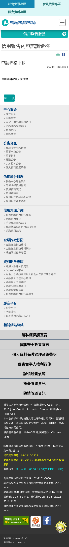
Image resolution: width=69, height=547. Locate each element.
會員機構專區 (52, 4)
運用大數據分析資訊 (17, 266)
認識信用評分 (13, 218)
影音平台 (11, 307)
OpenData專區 (14, 270)
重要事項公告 (13, 151)
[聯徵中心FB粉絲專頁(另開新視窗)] (47, 521)
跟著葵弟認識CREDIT (18, 315)
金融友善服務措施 (16, 147)
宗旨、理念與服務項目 (18, 122)
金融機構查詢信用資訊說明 (21, 226)
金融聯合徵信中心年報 (18, 278)
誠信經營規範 (34, 373)
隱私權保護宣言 (34, 334)
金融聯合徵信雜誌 (16, 282)
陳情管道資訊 (34, 393)
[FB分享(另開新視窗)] (63, 54)
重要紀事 (11, 155)
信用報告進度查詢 (16, 201)
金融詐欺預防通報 (16, 244)
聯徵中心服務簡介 (16, 181)
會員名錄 (11, 129)
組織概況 (11, 118)
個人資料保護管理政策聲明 (34, 354)
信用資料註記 (13, 189)
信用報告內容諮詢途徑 (18, 197)
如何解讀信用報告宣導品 (19, 293)
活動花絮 (11, 311)
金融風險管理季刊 (16, 286)
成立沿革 (11, 114)
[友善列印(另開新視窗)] (58, 54)
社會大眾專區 (17, 4)
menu (62, 22)
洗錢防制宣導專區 (16, 252)
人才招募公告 (13, 163)
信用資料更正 (13, 193)
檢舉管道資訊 (34, 383)
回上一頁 (9, 98)
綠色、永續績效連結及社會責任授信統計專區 (31, 274)
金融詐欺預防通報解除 (18, 248)
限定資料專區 (17, 12)
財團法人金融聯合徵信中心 (19, 22)
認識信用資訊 (13, 230)
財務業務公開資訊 (16, 125)
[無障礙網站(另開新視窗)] (16, 521)
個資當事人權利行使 (34, 364)
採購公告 (11, 159)
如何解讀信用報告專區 (18, 214)
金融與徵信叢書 (14, 290)
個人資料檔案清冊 (16, 167)
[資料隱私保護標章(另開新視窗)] (35, 522)
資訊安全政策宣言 (34, 344)
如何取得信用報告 (16, 185)
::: (1, 107)
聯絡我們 (11, 133)
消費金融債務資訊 (16, 222)
